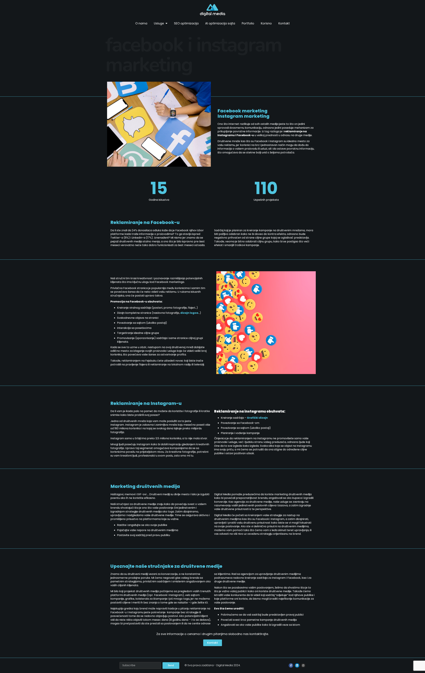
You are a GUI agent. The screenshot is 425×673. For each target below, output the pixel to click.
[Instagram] (303, 665)
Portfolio (248, 23)
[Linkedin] (297, 665)
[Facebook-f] (291, 665)
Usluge (159, 23)
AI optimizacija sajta (220, 23)
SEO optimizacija (186, 23)
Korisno (266, 23)
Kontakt (284, 23)
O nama (141, 23)
